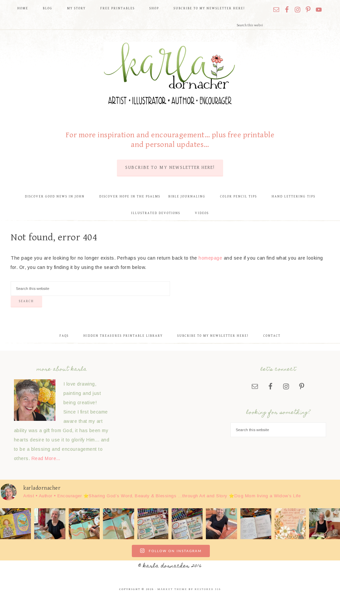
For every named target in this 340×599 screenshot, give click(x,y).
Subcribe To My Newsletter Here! (170, 167)
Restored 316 (208, 589)
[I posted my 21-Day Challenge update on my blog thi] (15, 523)
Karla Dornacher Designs (170, 75)
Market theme (172, 589)
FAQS (64, 336)
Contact (272, 336)
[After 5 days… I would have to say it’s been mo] (84, 523)
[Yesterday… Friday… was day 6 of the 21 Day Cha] (49, 523)
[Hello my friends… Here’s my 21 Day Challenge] (187, 523)
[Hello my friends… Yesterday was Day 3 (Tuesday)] (152, 523)
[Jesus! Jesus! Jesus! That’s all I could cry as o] (290, 523)
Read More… (46, 458)
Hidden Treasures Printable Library (123, 336)
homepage (210, 258)
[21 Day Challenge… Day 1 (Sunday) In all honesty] (221, 523)
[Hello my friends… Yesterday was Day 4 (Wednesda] (118, 523)
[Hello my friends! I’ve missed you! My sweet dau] (255, 523)
